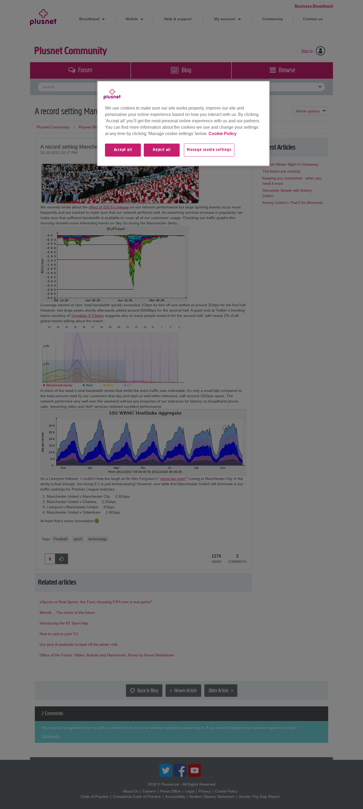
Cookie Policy (223, 133)
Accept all (123, 150)
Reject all (162, 150)
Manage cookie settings (209, 150)
